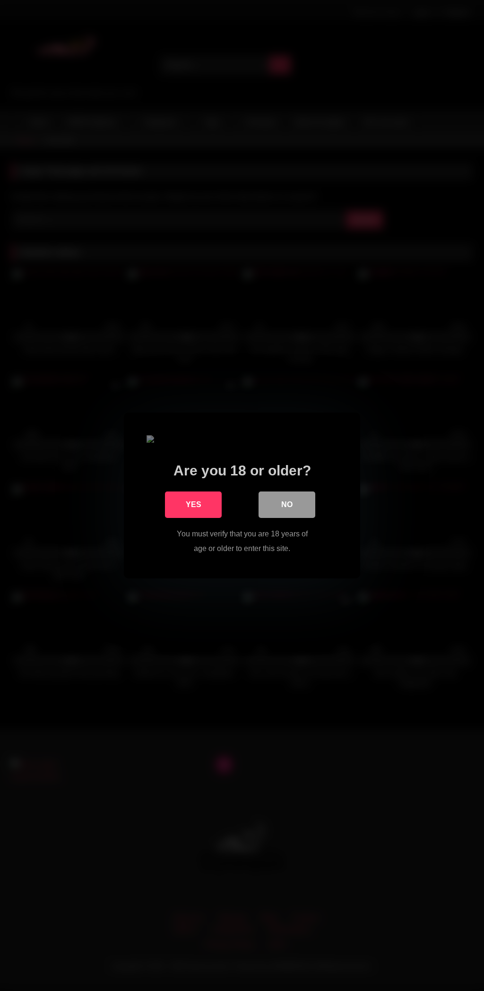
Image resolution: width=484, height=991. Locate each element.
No (287, 504)
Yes (193, 504)
